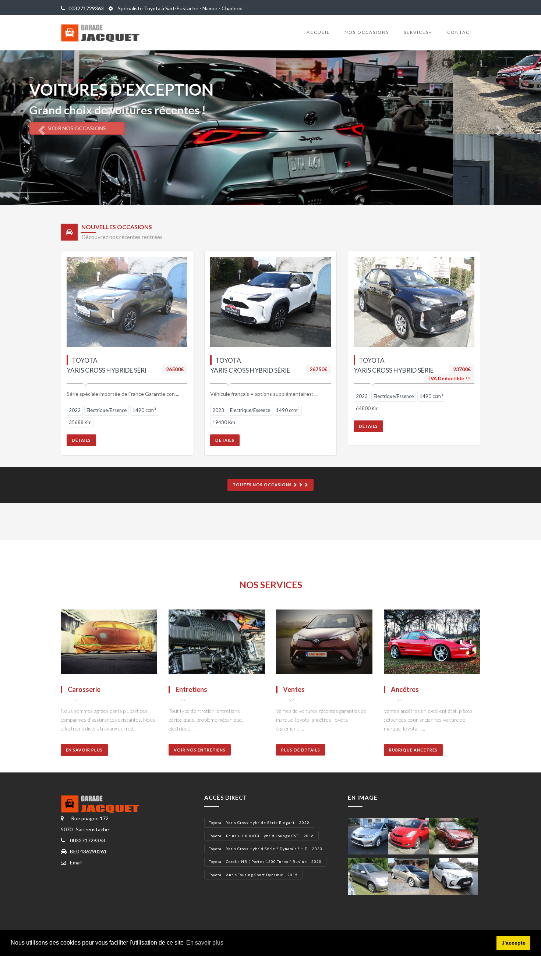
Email (76, 862)
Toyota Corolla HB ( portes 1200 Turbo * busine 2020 (265, 861)
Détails (81, 440)
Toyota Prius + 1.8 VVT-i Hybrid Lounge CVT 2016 (261, 836)
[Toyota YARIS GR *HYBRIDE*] (453, 876)
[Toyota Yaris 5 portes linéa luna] (372, 876)
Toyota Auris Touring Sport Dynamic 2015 (253, 875)
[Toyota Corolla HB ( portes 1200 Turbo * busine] (412, 876)
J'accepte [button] (514, 943)
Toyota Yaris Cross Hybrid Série (250, 365)
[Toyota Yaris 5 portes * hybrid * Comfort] (453, 835)
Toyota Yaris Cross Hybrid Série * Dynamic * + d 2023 (265, 848)
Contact (460, 32)
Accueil (318, 32)
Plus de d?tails (300, 749)
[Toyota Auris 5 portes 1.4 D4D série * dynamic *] (372, 835)
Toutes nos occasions (263, 484)
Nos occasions (366, 32)
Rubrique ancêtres (413, 749)
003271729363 (86, 8)
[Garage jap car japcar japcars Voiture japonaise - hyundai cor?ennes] (104, 803)
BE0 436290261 (88, 851)
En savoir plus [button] (204, 942)
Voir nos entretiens (200, 749)
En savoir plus (84, 749)
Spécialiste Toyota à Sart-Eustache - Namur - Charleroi (180, 8)
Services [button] (416, 32)
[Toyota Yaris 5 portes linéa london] (412, 835)
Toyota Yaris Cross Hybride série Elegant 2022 (259, 822)
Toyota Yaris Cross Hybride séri (106, 365)
